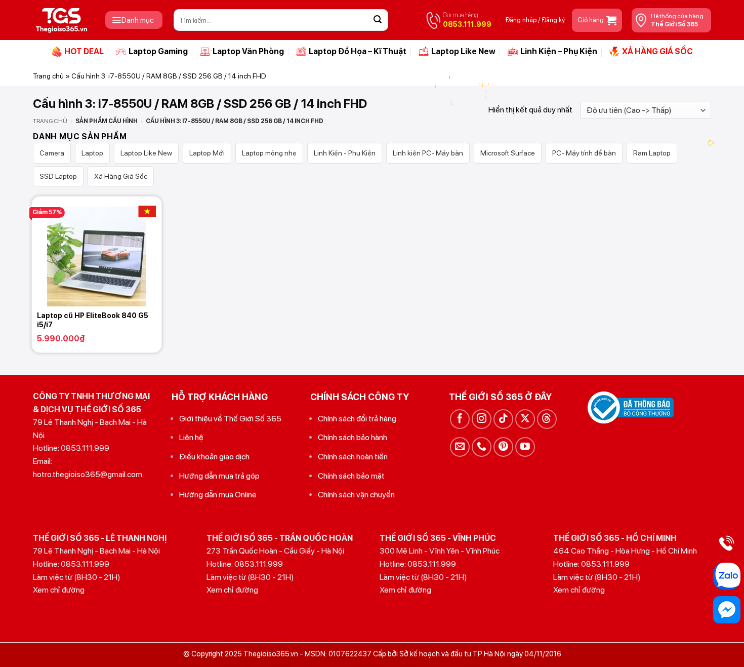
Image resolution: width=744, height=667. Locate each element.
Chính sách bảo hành (352, 437)
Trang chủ (48, 76)
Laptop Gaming (158, 51)
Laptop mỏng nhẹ (269, 153)
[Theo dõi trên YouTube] (525, 447)
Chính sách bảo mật (351, 476)
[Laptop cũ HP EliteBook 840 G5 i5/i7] (96, 251)
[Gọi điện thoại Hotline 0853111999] (726, 543)
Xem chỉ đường (59, 590)
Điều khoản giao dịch (214, 456)
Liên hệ (191, 437)
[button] (133, 20)
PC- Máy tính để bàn (584, 153)
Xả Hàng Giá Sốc (120, 176)
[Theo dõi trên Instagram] (481, 419)
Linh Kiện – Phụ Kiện (558, 51)
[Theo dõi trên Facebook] (460, 419)
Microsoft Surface (507, 153)
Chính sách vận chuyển (356, 494)
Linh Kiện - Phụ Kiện (345, 153)
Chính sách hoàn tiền (353, 456)
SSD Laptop (58, 176)
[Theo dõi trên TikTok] (503, 419)
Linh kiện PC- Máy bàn (428, 153)
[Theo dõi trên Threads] (547, 419)
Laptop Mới (207, 153)
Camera (51, 153)
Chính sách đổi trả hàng (357, 418)
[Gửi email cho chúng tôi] (460, 447)
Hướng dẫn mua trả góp (219, 476)
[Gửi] (377, 20)
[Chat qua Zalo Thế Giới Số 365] (726, 576)
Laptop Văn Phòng (248, 51)
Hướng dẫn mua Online (218, 494)
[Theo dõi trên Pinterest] (503, 447)
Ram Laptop (652, 153)
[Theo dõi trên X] (525, 419)
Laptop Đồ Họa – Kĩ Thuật (357, 51)
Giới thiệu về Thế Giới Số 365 (230, 418)
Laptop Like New (463, 51)
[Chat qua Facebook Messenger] (726, 609)
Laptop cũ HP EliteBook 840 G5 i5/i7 (92, 320)
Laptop (92, 153)
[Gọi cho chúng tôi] (481, 447)
